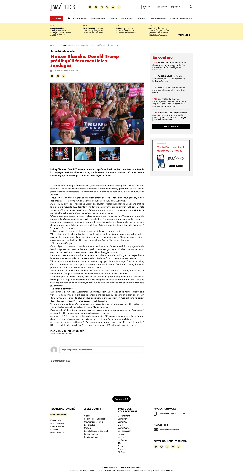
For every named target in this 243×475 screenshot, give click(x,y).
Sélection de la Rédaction (96, 419)
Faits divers (127, 18)
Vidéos (113, 18)
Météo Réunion (158, 18)
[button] (56, 18)
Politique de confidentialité (163, 470)
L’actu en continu (58, 415)
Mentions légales (124, 470)
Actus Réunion (80, 18)
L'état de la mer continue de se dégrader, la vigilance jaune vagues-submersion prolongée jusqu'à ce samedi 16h (169, 116)
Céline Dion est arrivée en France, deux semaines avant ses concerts (126, 30)
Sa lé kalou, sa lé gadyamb (96, 431)
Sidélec (121, 452)
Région (121, 434)
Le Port (121, 437)
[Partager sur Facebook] (58, 76)
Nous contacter (96, 470)
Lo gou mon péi (91, 434)
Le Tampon (123, 440)
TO (119, 443)
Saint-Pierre (123, 428)
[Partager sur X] (64, 76)
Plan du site (110, 470)
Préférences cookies (142, 470)
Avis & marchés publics (162, 7)
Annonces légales (146, 7)
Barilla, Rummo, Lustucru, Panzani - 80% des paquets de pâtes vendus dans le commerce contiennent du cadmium (159, 32)
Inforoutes (142, 18)
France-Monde (98, 18)
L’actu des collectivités (181, 18)
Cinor (120, 446)
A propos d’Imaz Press (78, 470)
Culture (87, 428)
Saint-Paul (122, 422)
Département (124, 416)
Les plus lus (89, 425)
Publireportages (91, 437)
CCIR (120, 425)
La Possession (124, 431)
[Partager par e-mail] (52, 76)
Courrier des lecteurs (175, 7)
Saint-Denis (123, 419)
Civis (120, 449)
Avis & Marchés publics (131, 467)
